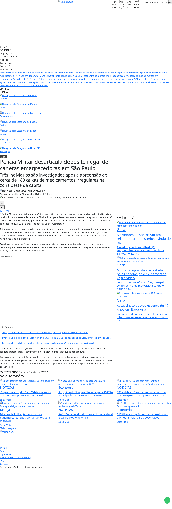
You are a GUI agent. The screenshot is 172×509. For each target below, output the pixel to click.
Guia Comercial (8, 56)
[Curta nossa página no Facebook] (1, 435)
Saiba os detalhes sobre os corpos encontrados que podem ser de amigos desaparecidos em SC (88, 79)
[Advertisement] (86, 25)
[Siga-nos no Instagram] (1, 438)
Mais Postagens (8, 428)
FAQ (3, 460)
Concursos (6, 63)
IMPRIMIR (5, 210)
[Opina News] (7, 431)
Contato (5, 66)
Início (3, 46)
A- (2, 203)
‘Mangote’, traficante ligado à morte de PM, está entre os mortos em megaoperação (82, 75)
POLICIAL (5, 50)
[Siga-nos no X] (1, 441)
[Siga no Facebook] (3, 3)
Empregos (6, 53)
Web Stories (7, 69)
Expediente (6, 454)
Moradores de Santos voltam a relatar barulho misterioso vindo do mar (36, 72)
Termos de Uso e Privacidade (15, 457)
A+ (2, 207)
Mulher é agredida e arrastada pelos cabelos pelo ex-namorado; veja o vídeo (112, 72)
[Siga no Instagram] (9, 3)
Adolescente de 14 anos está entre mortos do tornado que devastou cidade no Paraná (100, 82)
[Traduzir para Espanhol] (129, 3)
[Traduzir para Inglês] (121, 3)
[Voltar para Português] (114, 3)
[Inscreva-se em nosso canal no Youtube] (1, 444)
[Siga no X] (15, 3)
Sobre (4, 451)
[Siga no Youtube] (21, 3)
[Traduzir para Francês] (136, 3)
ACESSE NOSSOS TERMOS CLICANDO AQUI (53, 505)
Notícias (5, 59)
